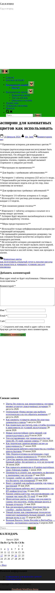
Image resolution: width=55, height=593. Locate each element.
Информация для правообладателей (24, 576)
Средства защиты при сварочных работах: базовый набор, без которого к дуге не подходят (30, 460)
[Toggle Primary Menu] (4, 71)
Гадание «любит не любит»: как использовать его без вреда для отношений (29, 479)
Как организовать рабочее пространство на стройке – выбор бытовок (27, 508)
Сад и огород (7, 3)
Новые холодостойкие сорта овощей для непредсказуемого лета (26, 434)
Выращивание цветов (17, 92)
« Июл (3, 565)
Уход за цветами (20, 97)
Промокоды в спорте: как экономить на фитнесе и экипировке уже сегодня (30, 473)
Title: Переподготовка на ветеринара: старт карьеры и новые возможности (27, 455)
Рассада (15, 87)
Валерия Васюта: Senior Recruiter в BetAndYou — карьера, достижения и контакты (30, 521)
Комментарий (8, 286)
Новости (10, 108)
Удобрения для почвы (17, 105)
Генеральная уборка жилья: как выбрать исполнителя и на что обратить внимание (27, 413)
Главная (10, 77)
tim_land (29, 137)
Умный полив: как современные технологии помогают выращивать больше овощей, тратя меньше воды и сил (28, 515)
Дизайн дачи (12, 103)
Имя (3, 310)
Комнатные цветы (21, 95)
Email (3, 315)
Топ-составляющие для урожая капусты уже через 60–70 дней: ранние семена (28, 439)
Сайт (2, 321)
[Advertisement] (27, 39)
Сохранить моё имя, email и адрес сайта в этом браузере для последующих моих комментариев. (25, 328)
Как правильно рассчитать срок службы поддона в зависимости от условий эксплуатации (30, 426)
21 (16, 555)
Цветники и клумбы (22, 100)
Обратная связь (13, 579)
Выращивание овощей (17, 84)
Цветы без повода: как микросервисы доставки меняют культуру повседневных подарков (29, 405)
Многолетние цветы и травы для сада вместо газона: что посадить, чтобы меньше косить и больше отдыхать (28, 502)
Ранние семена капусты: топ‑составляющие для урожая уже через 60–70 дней (30, 495)
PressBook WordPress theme (25, 589)
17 (1, 555)
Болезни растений (15, 80)
